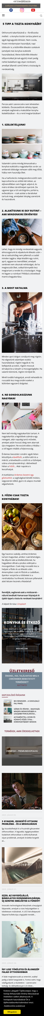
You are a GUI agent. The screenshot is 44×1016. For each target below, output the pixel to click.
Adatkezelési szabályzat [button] (14, 1006)
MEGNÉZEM (22, 648)
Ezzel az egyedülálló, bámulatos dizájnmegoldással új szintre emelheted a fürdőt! (21, 898)
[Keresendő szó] (41, 16)
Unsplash (21, 604)
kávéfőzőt (17, 457)
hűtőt (11, 466)
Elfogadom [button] (12, 1012)
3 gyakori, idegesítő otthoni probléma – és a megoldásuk (20, 822)
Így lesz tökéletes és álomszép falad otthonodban (20, 970)
